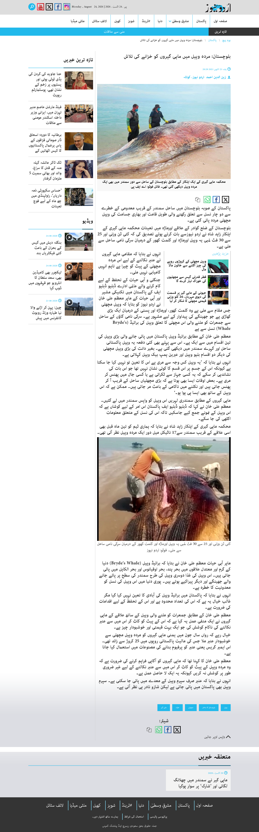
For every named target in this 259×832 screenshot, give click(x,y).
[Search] (31, 6)
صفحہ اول (220, 21)
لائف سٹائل (99, 21)
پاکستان (201, 21)
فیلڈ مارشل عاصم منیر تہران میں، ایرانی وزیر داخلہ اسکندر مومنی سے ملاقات (45, 115)
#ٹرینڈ (146, 21)
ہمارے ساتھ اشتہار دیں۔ (105, 817)
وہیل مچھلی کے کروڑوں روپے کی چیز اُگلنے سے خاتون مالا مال (186, 265)
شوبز (131, 21)
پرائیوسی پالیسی (158, 817)
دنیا (160, 21)
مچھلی (190, 707)
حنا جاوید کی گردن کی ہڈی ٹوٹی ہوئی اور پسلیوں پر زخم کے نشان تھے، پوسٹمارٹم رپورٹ (45, 84)
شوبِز (111, 805)
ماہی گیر (164, 707)
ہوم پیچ (226, 40)
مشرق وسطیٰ (180, 21)
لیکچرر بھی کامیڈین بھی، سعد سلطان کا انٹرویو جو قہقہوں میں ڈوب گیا (45, 280)
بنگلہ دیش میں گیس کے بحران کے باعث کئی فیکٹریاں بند (47, 248)
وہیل (225, 707)
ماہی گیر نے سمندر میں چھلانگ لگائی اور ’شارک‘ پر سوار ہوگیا (200, 783)
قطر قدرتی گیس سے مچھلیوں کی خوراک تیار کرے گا (186, 279)
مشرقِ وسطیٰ (161, 805)
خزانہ (177, 707)
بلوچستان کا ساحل (208, 707)
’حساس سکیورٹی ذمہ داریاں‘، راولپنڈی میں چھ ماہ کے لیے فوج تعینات (46, 198)
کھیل (117, 21)
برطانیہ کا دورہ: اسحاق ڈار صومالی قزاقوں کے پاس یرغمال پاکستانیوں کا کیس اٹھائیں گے (45, 143)
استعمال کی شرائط (134, 817)
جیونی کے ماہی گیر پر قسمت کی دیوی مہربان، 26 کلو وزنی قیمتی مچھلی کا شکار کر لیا (186, 297)
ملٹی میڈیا (78, 21)
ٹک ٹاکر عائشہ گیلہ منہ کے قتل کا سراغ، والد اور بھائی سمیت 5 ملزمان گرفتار (45, 170)
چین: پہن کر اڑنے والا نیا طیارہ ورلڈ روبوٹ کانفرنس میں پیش (46, 313)
